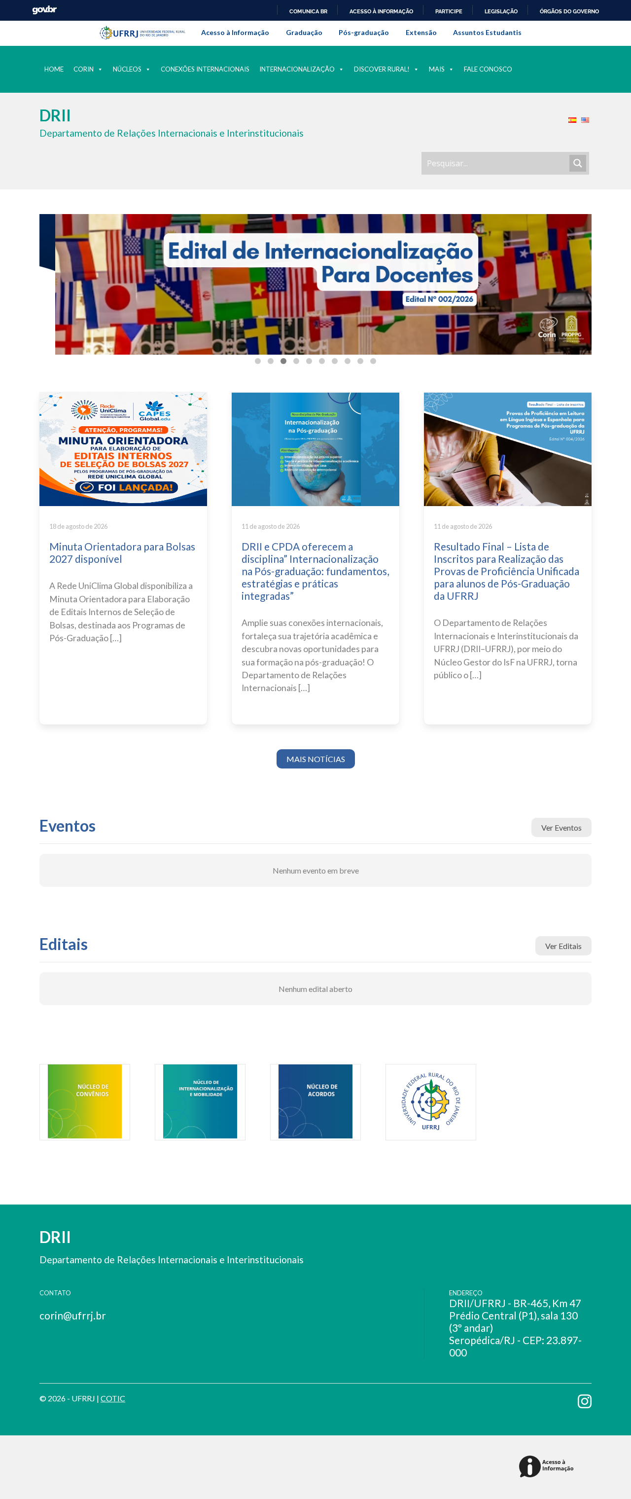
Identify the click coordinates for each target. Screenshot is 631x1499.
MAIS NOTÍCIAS (315, 759)
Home (54, 69)
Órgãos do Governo (569, 11)
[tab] (258, 361)
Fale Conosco (488, 69)
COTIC (113, 1398)
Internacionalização (297, 69)
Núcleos (127, 69)
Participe (448, 11)
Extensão (421, 32)
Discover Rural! (382, 69)
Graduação (304, 32)
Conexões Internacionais (205, 69)
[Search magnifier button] (577, 163)
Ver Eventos (561, 827)
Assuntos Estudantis (487, 32)
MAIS (437, 69)
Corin (83, 69)
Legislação (501, 11)
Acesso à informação (381, 11)
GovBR (44, 10)
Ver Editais (563, 946)
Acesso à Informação (235, 32)
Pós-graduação (364, 32)
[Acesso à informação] (548, 1467)
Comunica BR (308, 11)
